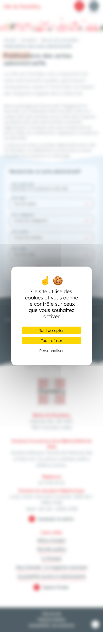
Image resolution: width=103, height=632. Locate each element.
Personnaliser (51, 350)
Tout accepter (51, 330)
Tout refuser (51, 340)
